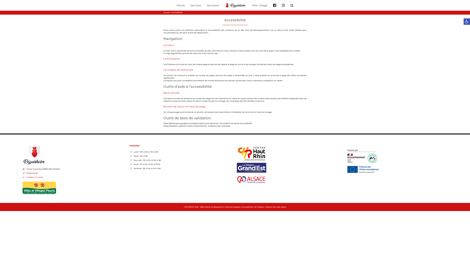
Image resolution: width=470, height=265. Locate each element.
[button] (281, 5)
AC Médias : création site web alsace (270, 207)
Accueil (166, 12)
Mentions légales (233, 207)
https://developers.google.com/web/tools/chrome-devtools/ (190, 123)
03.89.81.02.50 (32, 173)
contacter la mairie (34, 177)
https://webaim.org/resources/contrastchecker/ (185, 126)
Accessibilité (247, 207)
